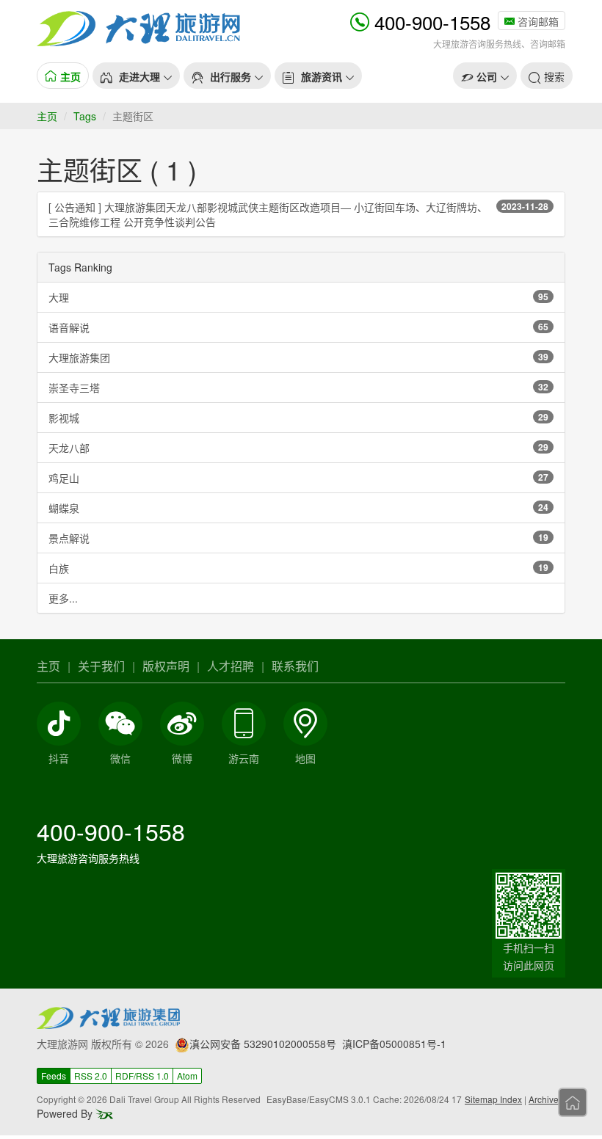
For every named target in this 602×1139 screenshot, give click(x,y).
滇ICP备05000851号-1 (394, 1043)
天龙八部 (298, 447)
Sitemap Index (493, 1099)
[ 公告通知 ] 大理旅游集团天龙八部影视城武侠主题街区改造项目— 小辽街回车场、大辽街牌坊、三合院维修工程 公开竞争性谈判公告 (298, 214)
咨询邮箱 (537, 21)
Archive (544, 1099)
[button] (136, 75)
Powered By (66, 1113)
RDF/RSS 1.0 (142, 1075)
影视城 (298, 417)
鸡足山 (298, 477)
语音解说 (298, 327)
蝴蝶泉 (298, 508)
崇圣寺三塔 (298, 387)
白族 (298, 568)
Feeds (53, 1075)
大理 (298, 297)
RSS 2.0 (90, 1075)
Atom (187, 1075)
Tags (84, 116)
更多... (63, 598)
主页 (47, 116)
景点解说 (298, 538)
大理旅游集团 (298, 357)
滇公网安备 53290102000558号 (262, 1043)
